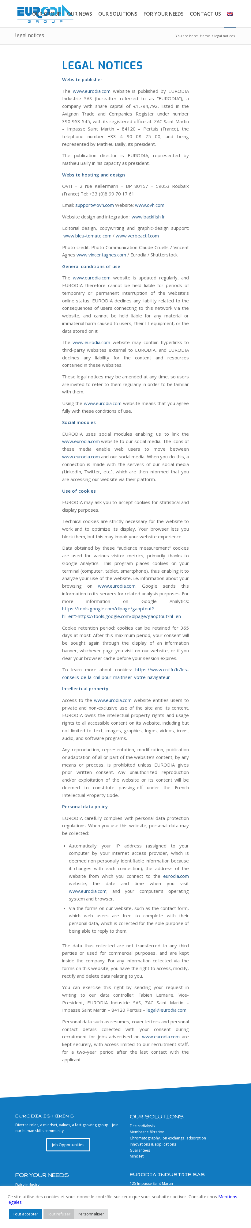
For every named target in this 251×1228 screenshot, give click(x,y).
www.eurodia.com (92, 91)
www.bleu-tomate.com (87, 236)
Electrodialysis (142, 1125)
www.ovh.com (149, 205)
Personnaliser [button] (91, 1214)
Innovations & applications (153, 1144)
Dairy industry (27, 1184)
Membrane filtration (147, 1132)
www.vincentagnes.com (101, 255)
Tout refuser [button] (58, 1214)
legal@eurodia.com (166, 1010)
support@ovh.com (94, 205)
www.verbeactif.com (137, 236)
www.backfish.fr (148, 217)
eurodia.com (176, 876)
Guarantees (140, 1150)
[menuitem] (46, 13)
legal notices (29, 35)
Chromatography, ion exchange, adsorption (168, 1138)
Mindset (137, 1156)
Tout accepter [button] (25, 1214)
